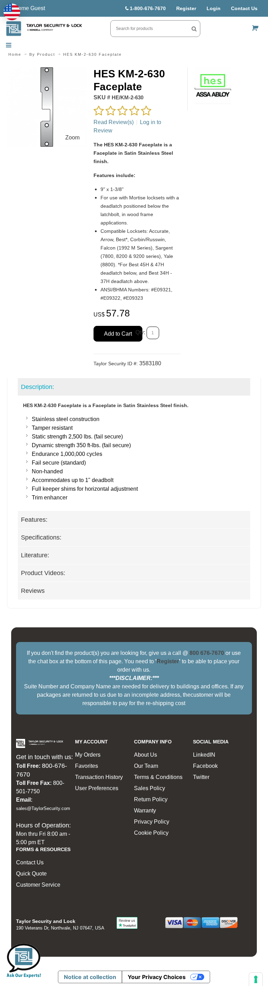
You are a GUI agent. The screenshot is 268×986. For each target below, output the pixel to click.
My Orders (87, 755)
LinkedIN (204, 755)
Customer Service (38, 885)
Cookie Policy (151, 833)
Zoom (72, 137)
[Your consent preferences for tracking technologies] (255, 979)
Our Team (146, 766)
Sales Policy (149, 788)
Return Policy (151, 799)
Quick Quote (31, 874)
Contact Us (244, 8)
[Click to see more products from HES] (213, 85)
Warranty (145, 810)
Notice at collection (90, 976)
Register (186, 8)
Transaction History (99, 777)
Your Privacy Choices (157, 976)
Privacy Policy (151, 822)
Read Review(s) (114, 122)
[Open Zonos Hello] (11, 11)
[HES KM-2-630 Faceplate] (47, 71)
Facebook (205, 766)
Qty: (140, 332)
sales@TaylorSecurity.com (43, 808)
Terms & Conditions (158, 777)
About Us (145, 755)
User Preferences (96, 788)
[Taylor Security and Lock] (44, 29)
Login (214, 8)
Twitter (201, 777)
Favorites (86, 766)
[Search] (194, 28)
